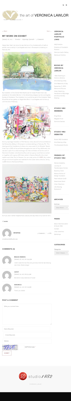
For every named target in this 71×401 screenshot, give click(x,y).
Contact (56, 229)
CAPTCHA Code (30, 347)
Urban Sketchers (59, 184)
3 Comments (40, 39)
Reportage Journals (15, 19)
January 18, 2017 (7, 39)
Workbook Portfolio (60, 55)
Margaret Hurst (58, 119)
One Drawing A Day (60, 81)
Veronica (17, 39)
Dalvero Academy (59, 163)
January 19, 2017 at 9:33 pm (22, 274)
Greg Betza (57, 116)
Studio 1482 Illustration (61, 139)
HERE (41, 157)
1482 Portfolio (58, 44)
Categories (57, 249)
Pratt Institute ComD (60, 178)
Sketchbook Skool (59, 181)
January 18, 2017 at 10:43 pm (23, 259)
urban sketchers (59, 231)
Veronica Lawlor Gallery (61, 52)
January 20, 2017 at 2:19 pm (22, 287)
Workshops (57, 234)
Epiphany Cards (59, 171)
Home (5, 19)
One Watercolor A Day (61, 83)
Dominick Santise (59, 121)
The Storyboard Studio (61, 145)
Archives (56, 204)
